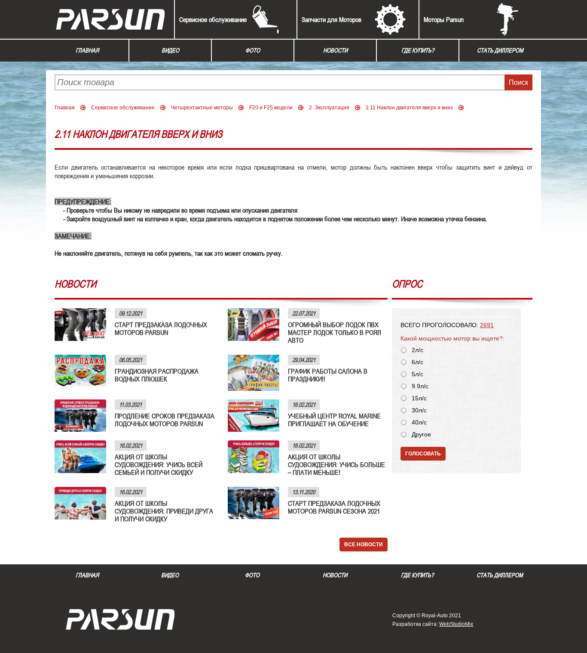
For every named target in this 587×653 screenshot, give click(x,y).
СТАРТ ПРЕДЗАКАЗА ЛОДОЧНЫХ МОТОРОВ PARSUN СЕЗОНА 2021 (334, 507)
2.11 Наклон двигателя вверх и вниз (409, 108)
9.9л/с (420, 386)
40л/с (419, 422)
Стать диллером (500, 50)
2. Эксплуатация (329, 108)
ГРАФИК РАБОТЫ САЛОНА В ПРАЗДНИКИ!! (327, 375)
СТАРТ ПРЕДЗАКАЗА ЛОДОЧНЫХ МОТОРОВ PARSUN (161, 328)
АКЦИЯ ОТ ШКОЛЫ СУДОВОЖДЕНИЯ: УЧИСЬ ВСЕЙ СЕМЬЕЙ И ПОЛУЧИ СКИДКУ (158, 464)
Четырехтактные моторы (202, 108)
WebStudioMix (456, 624)
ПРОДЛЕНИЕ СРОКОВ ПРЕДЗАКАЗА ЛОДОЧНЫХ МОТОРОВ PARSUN (164, 419)
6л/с (417, 362)
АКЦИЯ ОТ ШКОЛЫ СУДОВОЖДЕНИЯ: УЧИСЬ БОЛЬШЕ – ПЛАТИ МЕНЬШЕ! (336, 464)
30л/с (419, 410)
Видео (170, 50)
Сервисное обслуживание (213, 19)
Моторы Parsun (444, 19)
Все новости (363, 545)
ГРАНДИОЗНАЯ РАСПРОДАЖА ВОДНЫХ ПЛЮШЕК (157, 375)
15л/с (419, 398)
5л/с (417, 374)
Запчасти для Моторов (331, 19)
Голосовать (423, 454)
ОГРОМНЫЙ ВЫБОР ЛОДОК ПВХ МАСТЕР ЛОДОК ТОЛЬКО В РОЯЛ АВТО (334, 332)
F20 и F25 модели (271, 108)
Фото (252, 50)
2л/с (417, 350)
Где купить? (417, 50)
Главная (87, 50)
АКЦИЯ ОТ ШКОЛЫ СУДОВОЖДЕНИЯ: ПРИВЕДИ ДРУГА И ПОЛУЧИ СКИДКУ (164, 511)
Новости (335, 50)
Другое (421, 434)
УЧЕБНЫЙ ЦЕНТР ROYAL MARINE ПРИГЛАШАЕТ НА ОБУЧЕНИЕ (334, 419)
